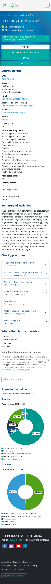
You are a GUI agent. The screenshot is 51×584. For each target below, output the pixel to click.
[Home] (10, 5)
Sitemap (34, 565)
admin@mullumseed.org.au (14, 98)
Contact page (16, 539)
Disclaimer (27, 562)
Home (3, 15)
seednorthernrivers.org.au (13, 112)
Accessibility (6, 562)
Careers (21, 569)
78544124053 (7, 79)
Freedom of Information (11, 565)
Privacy (26, 565)
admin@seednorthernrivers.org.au (17, 105)
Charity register (12, 15)
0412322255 (7, 119)
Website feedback (8, 569)
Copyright (17, 562)
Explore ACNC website (13, 575)
